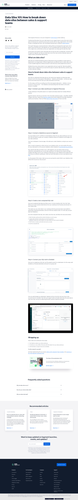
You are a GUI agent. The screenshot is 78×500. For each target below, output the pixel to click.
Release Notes (56, 486)
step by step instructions (52, 98)
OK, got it (49, 498)
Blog (40, 474)
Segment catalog (47, 97)
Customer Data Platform (16, 480)
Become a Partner (57, 488)
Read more (9, 427)
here (29, 155)
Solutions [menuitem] (34, 4)
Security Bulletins (57, 482)
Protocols (13, 474)
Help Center (56, 472)
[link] (44, 8)
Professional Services (58, 480)
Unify (13, 476)
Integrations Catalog (15, 482)
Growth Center (42, 482)
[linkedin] (6, 40)
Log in (75, 1)
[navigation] (39, 8)
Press (41, 476)
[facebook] (11, 40)
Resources (56, 476)
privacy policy (8, 68)
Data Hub (41, 484)
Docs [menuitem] (44, 4)
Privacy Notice (24, 496)
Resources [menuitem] (49, 4)
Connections (14, 472)
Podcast (41, 480)
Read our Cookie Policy (67, 498)
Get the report (49, 365)
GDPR (13, 488)
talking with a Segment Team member (55, 352)
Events (41, 478)
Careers (41, 472)
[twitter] (8, 40)
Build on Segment (29, 476)
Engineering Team (29, 480)
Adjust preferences (58, 498)
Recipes (55, 478)
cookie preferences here (56, 495)
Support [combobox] (70, 1)
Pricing (13, 484)
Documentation (28, 472)
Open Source (28, 478)
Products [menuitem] (27, 4)
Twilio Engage (14, 478)
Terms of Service (39, 496)
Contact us (56, 474)
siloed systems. (66, 43)
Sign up (65, 4)
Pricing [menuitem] (39, 4)
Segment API (28, 474)
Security (13, 486)
